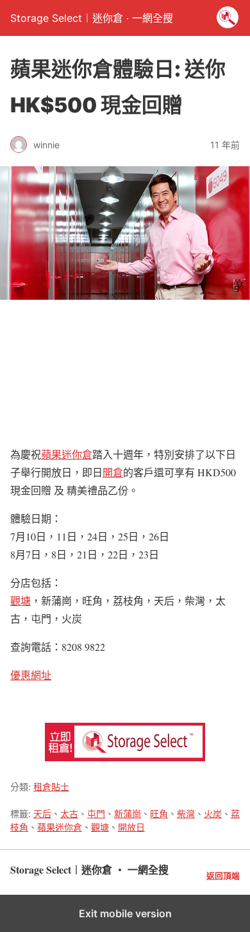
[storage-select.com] (125, 757)
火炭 (213, 813)
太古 (69, 813)
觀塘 (20, 600)
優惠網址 (30, 675)
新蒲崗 (127, 813)
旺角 (159, 813)
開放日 (131, 827)
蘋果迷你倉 (66, 454)
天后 (42, 813)
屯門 (96, 813)
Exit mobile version (125, 913)
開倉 (113, 472)
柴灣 (186, 813)
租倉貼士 (51, 786)
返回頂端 (223, 876)
